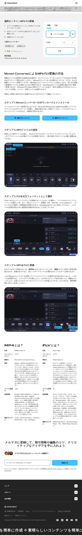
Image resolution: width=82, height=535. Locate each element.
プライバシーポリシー (24, 10)
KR (23, 58)
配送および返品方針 (64, 511)
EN (7, 58)
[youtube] (71, 520)
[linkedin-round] (67, 520)
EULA (28, 511)
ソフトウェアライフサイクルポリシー (44, 511)
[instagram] (62, 520)
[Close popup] (76, 9)
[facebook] (57, 520)
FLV (64, 42)
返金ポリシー (8, 515)
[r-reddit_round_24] (76, 520)
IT (13, 58)
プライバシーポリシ (56, 469)
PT (17, 58)
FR (11, 58)
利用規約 (21, 511)
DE (9, 58)
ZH (26, 58)
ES (15, 58)
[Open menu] (76, 3)
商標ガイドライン (20, 515)
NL (19, 58)
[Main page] (10, 3)
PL (21, 58)
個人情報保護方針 (10, 511)
